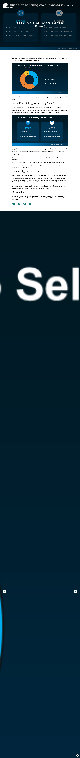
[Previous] (4, 591)
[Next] (75, 591)
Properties (30, 5)
